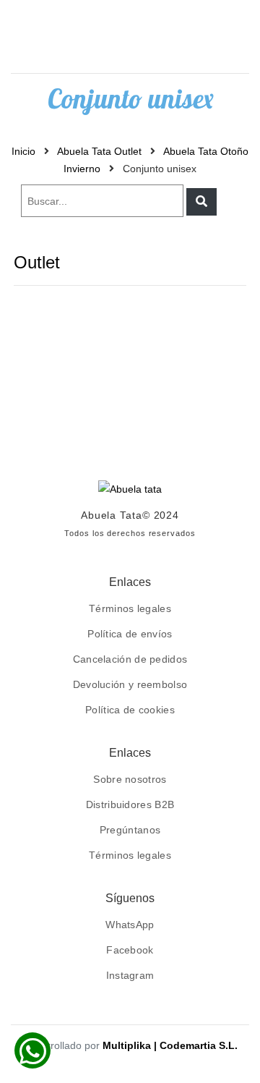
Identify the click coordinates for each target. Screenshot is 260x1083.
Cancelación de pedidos (130, 659)
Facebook (129, 950)
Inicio (23, 151)
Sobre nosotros (129, 779)
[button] (201, 202)
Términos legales (130, 608)
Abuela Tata (111, 515)
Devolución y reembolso (130, 684)
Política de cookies (130, 709)
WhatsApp (129, 924)
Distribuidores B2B (130, 804)
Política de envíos (129, 634)
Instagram (130, 975)
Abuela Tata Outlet (99, 151)
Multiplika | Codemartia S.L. (170, 1045)
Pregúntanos (130, 830)
